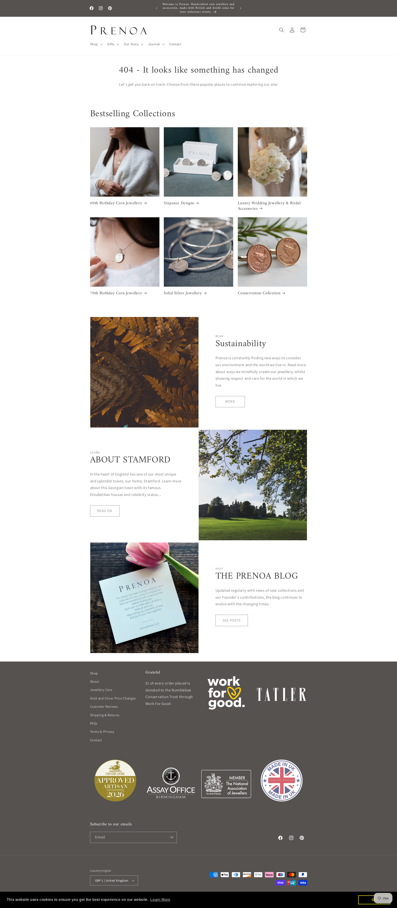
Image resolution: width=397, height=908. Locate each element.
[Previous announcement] (156, 8)
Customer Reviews (104, 706)
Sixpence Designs (179, 203)
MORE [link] (230, 401)
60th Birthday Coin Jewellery (116, 203)
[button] (95, 44)
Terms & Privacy (102, 731)
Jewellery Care (101, 689)
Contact (96, 740)
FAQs (94, 723)
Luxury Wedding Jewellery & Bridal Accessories (269, 206)
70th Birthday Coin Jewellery (116, 293)
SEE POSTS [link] (232, 620)
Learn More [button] (160, 900)
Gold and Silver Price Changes (113, 698)
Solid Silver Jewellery (183, 293)
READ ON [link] (104, 510)
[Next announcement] (240, 8)
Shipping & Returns (104, 715)
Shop (94, 673)
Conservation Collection (259, 293)
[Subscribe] (171, 837)
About (94, 681)
